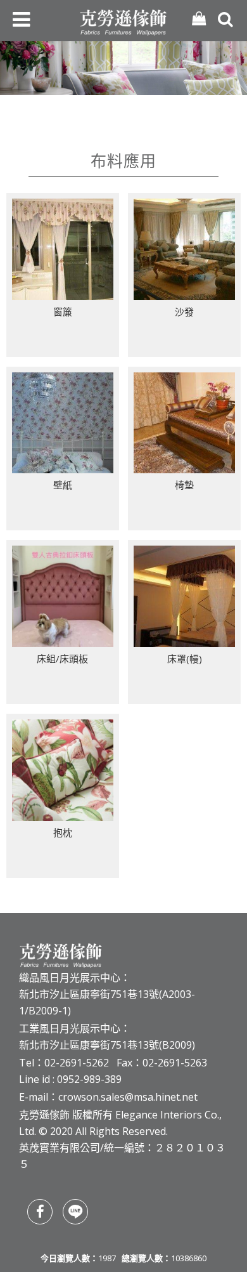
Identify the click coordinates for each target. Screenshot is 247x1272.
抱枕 (62, 832)
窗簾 (62, 311)
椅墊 (184, 484)
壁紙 (62, 484)
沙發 (184, 311)
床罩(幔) (184, 658)
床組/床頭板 (62, 658)
